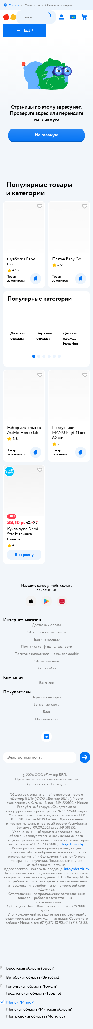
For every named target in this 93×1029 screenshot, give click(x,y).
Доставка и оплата (46, 625)
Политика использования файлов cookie (46, 654)
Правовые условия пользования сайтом (46, 779)
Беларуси (58, 784)
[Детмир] (9, 17)
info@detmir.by (71, 844)
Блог (46, 712)
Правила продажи (46, 639)
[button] (25, 30)
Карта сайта (46, 668)
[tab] (20, 329)
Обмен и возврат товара (46, 632)
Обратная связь (46, 661)
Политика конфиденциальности (46, 646)
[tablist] (46, 329)
